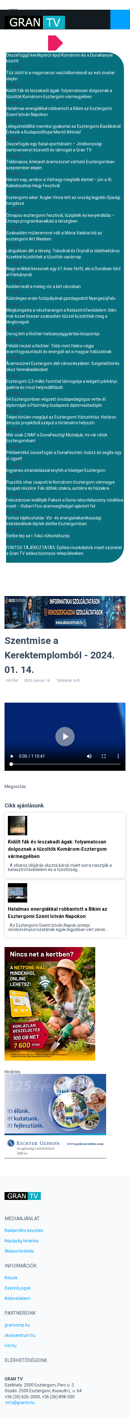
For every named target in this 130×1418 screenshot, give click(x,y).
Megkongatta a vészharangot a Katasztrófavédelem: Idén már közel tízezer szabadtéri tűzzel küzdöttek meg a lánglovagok (61, 316)
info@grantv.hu (20, 1402)
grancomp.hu (17, 1325)
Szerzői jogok (18, 1288)
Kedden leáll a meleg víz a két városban (43, 286)
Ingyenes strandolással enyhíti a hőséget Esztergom (56, 470)
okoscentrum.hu (20, 1335)
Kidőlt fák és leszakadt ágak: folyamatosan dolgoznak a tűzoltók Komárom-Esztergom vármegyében (57, 849)
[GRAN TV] (35, 22)
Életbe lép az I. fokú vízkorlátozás (38, 535)
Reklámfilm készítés (24, 1230)
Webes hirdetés (19, 1251)
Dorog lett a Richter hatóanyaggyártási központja (52, 333)
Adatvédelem (18, 1298)
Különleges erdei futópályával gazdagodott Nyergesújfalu (60, 298)
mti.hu (11, 1345)
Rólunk (11, 1277)
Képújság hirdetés (22, 1240)
